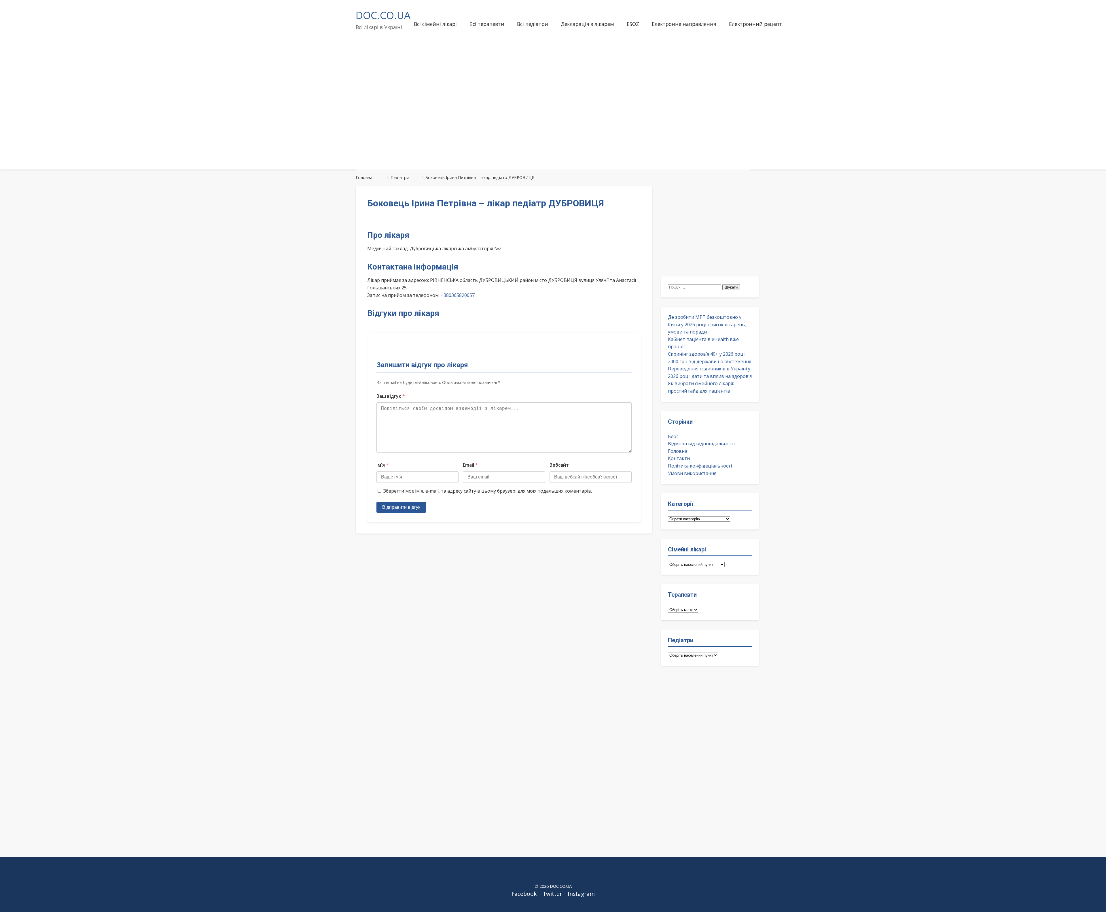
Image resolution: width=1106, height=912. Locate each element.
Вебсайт (559, 465)
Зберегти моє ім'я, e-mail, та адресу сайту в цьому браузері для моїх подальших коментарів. (487, 491)
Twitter (552, 894)
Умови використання (692, 473)
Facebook (524, 894)
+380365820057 (458, 295)
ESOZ (633, 23)
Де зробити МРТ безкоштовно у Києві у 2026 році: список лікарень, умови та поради (707, 324)
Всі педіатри (532, 23)
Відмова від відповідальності (701, 443)
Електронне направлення (684, 23)
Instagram (581, 894)
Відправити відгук (401, 507)
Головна (677, 451)
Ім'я (382, 465)
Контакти (679, 458)
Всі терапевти (486, 23)
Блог (673, 436)
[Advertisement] (553, 119)
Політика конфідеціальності (700, 466)
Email (470, 465)
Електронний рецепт (755, 23)
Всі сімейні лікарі (435, 23)
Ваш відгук (390, 396)
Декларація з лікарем (587, 23)
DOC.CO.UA (383, 15)
